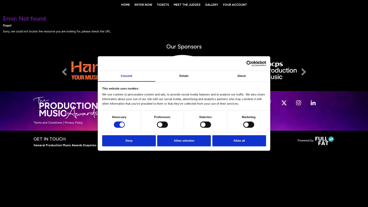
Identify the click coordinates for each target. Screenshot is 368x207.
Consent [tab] (126, 75)
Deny (129, 140)
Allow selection (184, 140)
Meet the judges (187, 5)
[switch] (162, 125)
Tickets (163, 5)
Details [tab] (184, 75)
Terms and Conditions (48, 122)
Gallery (211, 5)
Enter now (143, 5)
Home (125, 5)
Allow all (239, 140)
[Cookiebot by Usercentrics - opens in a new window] (249, 63)
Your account (235, 5)
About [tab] (241, 75)
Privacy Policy (74, 122)
